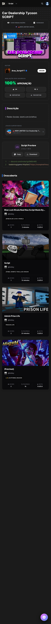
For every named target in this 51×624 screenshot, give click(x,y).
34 (16, 89)
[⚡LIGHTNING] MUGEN (14, 378)
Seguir (41, 70)
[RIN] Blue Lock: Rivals (15, 218)
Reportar (16, 95)
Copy (19, 154)
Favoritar (37, 95)
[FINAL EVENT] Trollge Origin (17, 272)
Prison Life (10, 325)
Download (33, 154)
